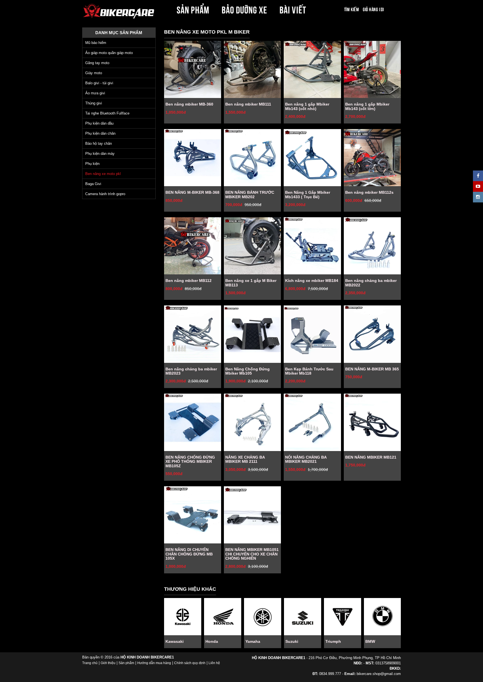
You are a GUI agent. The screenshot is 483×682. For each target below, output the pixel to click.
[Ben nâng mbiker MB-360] (192, 69)
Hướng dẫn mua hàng (154, 663)
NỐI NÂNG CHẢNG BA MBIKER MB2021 (305, 459)
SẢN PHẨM (193, 9)
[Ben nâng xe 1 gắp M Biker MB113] (252, 245)
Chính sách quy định (189, 663)
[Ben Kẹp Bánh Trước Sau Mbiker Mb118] (312, 334)
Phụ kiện (92, 164)
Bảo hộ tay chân (98, 143)
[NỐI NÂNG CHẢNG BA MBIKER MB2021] (312, 422)
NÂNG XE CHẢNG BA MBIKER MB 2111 (245, 459)
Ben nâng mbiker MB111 (248, 104)
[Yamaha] (262, 616)
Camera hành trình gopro (105, 194)
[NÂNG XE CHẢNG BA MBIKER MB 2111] (252, 422)
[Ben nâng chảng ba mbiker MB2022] (372, 245)
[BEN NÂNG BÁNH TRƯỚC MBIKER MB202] (252, 157)
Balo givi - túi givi (99, 83)
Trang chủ (90, 663)
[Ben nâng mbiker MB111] (252, 69)
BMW (370, 641)
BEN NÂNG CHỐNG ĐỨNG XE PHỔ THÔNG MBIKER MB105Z (190, 461)
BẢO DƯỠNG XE (244, 9)
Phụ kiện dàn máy (100, 153)
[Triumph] (342, 616)
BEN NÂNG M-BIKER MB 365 (372, 369)
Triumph (333, 641)
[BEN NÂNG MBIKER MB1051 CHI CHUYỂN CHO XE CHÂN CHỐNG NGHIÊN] (252, 514)
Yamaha (252, 641)
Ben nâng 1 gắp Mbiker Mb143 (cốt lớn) (367, 106)
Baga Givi (93, 184)
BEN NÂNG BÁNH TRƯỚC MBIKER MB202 (249, 194)
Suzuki (291, 641)
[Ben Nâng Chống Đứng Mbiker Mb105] (252, 334)
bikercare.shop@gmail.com (379, 674)
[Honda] (222, 616)
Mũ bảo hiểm (95, 43)
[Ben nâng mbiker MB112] (192, 245)
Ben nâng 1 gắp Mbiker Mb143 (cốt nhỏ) (307, 106)
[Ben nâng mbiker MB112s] (372, 157)
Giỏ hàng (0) (373, 9)
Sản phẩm (126, 663)
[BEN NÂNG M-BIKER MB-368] (192, 157)
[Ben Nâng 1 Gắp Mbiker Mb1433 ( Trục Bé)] (312, 157)
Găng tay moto (97, 63)
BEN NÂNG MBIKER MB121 (370, 457)
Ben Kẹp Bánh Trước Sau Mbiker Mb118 (309, 371)
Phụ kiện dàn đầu (99, 123)
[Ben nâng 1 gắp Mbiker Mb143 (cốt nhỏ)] (312, 69)
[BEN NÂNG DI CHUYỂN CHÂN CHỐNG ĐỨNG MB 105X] (192, 514)
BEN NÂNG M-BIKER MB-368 (192, 192)
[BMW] (382, 616)
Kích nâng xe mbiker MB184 (311, 280)
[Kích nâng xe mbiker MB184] (312, 245)
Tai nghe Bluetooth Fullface (107, 113)
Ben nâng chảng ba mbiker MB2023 (191, 371)
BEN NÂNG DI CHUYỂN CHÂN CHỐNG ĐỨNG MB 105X (189, 553)
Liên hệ (214, 663)
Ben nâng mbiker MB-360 (189, 104)
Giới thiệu (108, 663)
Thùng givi (93, 103)
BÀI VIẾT (293, 9)
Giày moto (93, 73)
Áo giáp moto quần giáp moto (109, 53)
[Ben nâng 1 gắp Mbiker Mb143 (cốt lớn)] (372, 69)
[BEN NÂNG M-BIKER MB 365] (372, 334)
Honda (211, 641)
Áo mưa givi (95, 93)
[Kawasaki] (182, 616)
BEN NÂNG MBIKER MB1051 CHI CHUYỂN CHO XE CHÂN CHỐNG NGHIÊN (252, 553)
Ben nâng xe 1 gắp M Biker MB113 (250, 282)
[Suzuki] (302, 616)
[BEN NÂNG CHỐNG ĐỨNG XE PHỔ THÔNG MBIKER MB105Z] (192, 422)
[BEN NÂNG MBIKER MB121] (372, 422)
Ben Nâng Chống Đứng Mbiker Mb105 (247, 371)
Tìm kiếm (351, 9)
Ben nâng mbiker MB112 (188, 280)
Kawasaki (174, 641)
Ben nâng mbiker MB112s (369, 192)
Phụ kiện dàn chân (100, 133)
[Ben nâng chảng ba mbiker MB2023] (192, 334)
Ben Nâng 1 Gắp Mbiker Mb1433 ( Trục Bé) (307, 194)
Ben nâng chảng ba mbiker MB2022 (371, 282)
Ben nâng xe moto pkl (103, 174)
